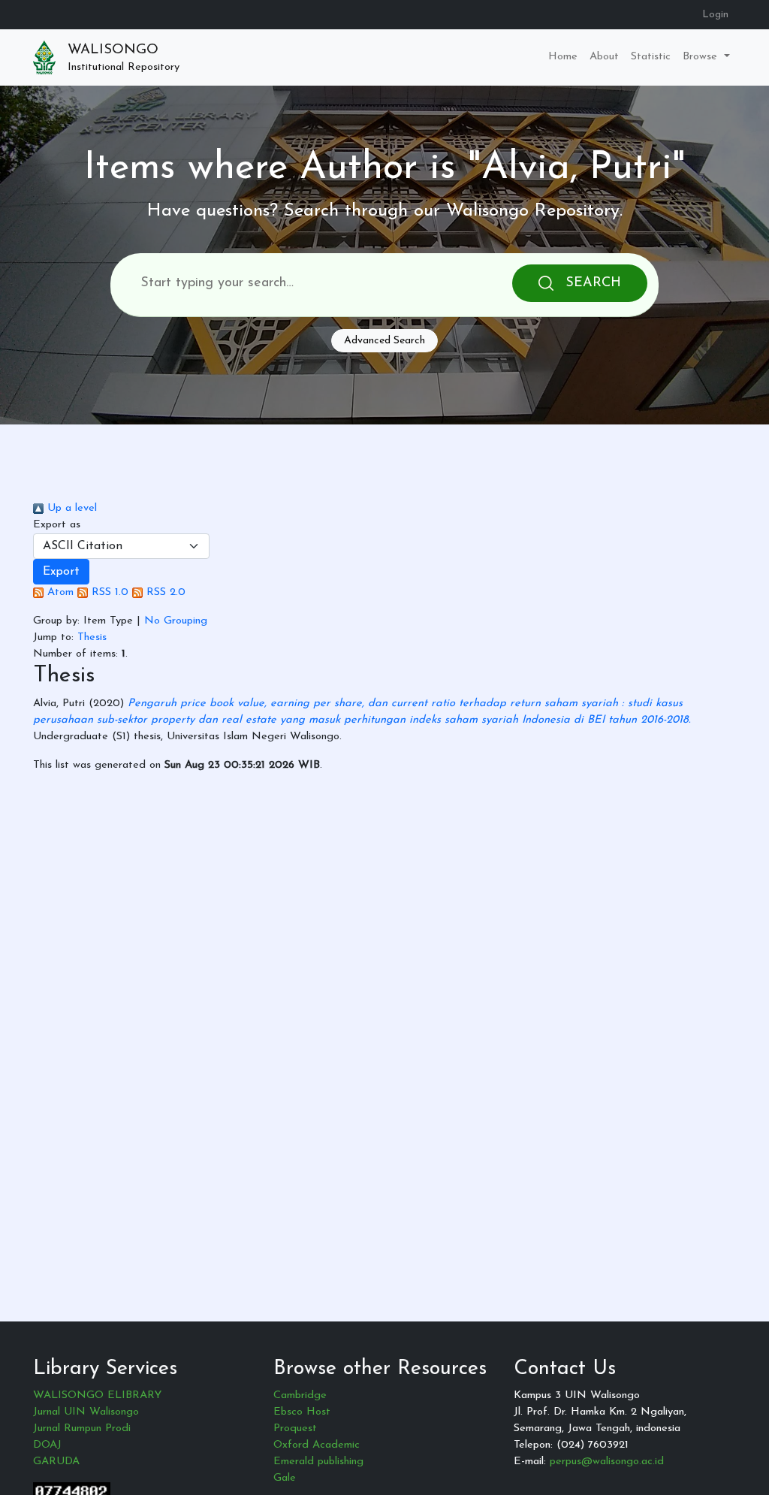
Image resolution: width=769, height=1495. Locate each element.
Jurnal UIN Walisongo (86, 1412)
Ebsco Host (301, 1412)
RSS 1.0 (108, 592)
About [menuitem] (604, 56)
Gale (284, 1478)
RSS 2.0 (164, 592)
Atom (59, 592)
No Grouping (175, 621)
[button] (61, 571)
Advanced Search (384, 340)
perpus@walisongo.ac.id (607, 1461)
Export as (56, 524)
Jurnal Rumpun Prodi (82, 1428)
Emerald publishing (318, 1461)
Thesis (92, 637)
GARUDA (56, 1461)
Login (715, 15)
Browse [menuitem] (702, 56)
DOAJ (47, 1445)
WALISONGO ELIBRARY (97, 1395)
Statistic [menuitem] (651, 56)
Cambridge (300, 1395)
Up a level (70, 508)
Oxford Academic (316, 1445)
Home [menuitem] (563, 56)
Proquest (295, 1428)
